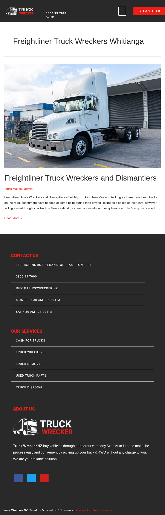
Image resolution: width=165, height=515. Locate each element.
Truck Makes (13, 188)
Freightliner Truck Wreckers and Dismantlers (80, 177)
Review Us (83, 510)
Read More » (13, 217)
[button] (122, 11)
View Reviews (102, 510)
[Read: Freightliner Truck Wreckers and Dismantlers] (82, 116)
